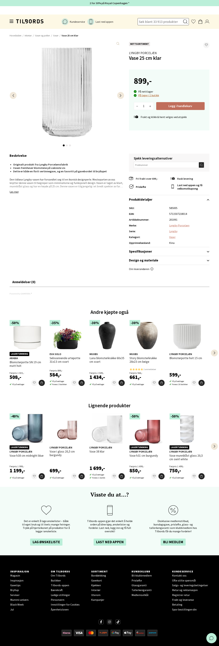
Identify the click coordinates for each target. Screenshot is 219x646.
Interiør (28, 35)
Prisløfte (141, 187)
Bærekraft (57, 590)
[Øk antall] (150, 106)
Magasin (15, 575)
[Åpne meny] (12, 21)
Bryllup (14, 590)
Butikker (56, 580)
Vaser (55, 35)
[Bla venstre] (13, 95)
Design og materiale (143, 260)
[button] (206, 45)
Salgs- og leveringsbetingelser (190, 585)
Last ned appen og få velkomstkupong (189, 186)
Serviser (15, 595)
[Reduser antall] (137, 106)
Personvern (57, 599)
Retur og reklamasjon (185, 590)
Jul (12, 609)
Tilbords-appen (60, 585)
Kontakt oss (179, 575)
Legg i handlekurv (180, 106)
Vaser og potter (42, 35)
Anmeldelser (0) (23, 282)
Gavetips (15, 585)
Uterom (95, 595)
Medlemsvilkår (140, 595)
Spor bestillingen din (184, 609)
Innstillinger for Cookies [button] (65, 604)
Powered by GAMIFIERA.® (21, 293)
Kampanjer (97, 599)
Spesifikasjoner (140, 251)
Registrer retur (181, 595)
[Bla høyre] (120, 95)
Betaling (177, 604)
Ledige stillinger (60, 595)
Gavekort (96, 580)
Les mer (14, 191)
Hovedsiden (15, 35)
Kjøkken (96, 585)
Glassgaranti (139, 585)
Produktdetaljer (140, 199)
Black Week (17, 604)
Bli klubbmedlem (142, 575)
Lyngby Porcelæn (143, 53)
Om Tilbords (58, 575)
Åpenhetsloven (60, 609)
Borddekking (98, 575)
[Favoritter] (34, 383)
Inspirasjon (16, 580)
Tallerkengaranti (142, 590)
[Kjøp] (42, 383)
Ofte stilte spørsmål (184, 580)
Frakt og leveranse (183, 599)
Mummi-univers (19, 599)
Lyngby (173, 231)
